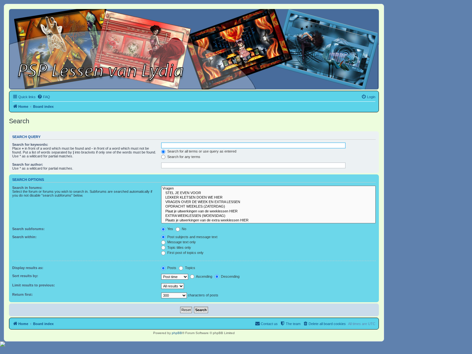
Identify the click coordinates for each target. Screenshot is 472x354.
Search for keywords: (30, 144)
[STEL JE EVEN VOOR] (268, 193)
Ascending (203, 276)
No (183, 229)
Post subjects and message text (191, 237)
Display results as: (27, 268)
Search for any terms (183, 157)
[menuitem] (43, 97)
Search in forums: (27, 188)
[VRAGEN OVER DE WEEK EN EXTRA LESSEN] (268, 202)
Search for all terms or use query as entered (201, 151)
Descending (230, 276)
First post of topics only (185, 253)
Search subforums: (28, 229)
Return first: (22, 294)
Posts (171, 268)
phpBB (177, 333)
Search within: (24, 237)
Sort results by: (25, 276)
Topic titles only (178, 247)
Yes (169, 229)
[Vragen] (268, 188)
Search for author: (27, 164)
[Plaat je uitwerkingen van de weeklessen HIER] (268, 211)
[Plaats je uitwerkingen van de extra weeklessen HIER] (268, 220)
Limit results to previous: (33, 285)
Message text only (181, 242)
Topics (189, 268)
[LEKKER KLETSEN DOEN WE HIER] (268, 197)
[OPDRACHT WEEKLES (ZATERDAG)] (268, 206)
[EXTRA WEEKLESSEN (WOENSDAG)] (268, 216)
